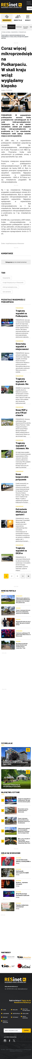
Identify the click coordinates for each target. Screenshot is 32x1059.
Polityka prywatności (26, 1009)
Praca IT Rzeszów (5, 1021)
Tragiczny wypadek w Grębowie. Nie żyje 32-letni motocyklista (22, 384)
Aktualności (19, 595)
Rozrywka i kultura (25, 27)
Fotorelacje (7, 743)
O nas (4, 1009)
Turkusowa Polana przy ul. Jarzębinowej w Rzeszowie (12, 785)
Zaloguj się (8, 262)
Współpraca (16, 1013)
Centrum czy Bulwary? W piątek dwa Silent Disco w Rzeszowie (23, 634)
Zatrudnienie (7, 292)
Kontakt (5, 1017)
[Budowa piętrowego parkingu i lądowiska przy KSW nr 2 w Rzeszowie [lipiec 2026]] (16, 757)
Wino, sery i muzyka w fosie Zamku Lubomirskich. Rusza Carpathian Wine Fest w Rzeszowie (24, 841)
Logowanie (6, 1013)
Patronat (15, 1017)
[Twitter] (15, 1041)
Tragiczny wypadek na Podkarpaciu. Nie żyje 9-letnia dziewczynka (23, 316)
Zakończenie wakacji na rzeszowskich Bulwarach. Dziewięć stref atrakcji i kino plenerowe (23, 600)
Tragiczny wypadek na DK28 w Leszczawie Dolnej (21, 553)
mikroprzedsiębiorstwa (10, 287)
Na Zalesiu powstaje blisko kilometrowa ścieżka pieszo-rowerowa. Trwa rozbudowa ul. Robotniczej (22, 647)
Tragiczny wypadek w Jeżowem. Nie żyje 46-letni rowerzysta (22, 448)
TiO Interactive (18, 1051)
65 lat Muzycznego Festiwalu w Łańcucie (22, 894)
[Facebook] (10, 1041)
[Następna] (23, 576)
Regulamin (25, 1013)
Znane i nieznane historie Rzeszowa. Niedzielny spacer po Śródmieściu (23, 611)
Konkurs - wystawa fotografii (22, 883)
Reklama (15, 1009)
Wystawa (18, 857)
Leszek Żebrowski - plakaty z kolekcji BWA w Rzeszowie (23, 861)
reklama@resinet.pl (22, 989)
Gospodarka (6, 278)
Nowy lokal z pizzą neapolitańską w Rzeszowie (23, 810)
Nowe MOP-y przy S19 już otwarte (21, 412)
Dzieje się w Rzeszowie (10, 853)
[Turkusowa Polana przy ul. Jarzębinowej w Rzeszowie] (16, 779)
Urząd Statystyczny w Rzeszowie (13, 282)
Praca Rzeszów (25, 1017)
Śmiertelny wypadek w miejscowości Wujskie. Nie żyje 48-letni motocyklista (22, 350)
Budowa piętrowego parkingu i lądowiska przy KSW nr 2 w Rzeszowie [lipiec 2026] (15, 762)
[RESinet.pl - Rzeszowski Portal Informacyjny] (11, 7)
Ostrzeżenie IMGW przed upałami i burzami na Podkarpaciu (21, 514)
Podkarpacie (11, 26)
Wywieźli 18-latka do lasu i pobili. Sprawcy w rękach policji (23, 623)
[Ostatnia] (28, 576)
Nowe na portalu (8, 591)
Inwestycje (19, 26)
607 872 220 (10, 989)
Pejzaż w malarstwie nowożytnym (22, 905)
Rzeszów (4, 26)
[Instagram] (6, 1041)
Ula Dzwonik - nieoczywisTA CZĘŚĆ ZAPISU (22, 872)
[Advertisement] (16, 670)
